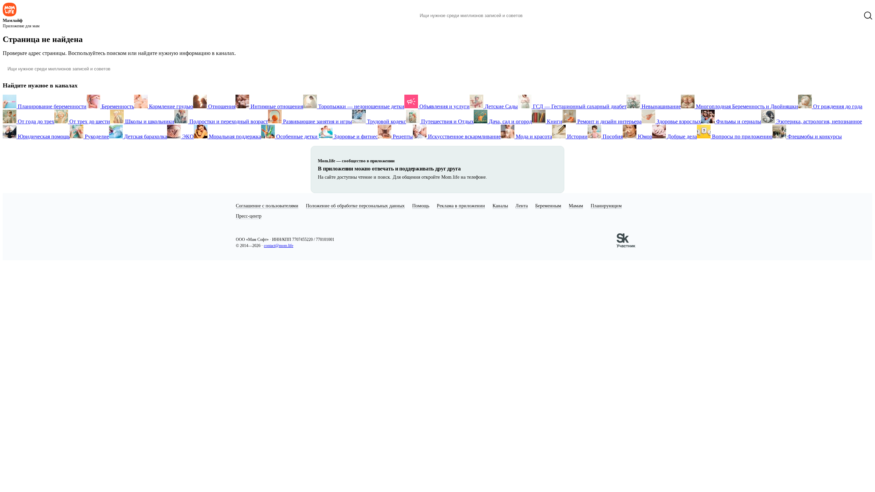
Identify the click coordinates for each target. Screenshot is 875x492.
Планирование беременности (51, 106)
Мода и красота (533, 136)
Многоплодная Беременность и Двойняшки (746, 106)
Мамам (576, 205)
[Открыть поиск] (868, 16)
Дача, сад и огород (509, 121)
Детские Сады (500, 106)
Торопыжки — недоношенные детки (360, 106)
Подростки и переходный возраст (228, 121)
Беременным (548, 205)
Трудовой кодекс (386, 121)
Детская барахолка (145, 136)
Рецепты (402, 136)
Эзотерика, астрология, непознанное (818, 121)
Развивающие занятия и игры (317, 121)
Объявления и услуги (444, 106)
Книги (554, 121)
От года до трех (35, 121)
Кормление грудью (170, 106)
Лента (521, 205)
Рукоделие (96, 136)
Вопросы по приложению (741, 136)
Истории (577, 136)
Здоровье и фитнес (355, 136)
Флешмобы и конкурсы (814, 136)
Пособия (612, 136)
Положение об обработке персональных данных (355, 205)
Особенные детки (297, 136)
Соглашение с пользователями (267, 205)
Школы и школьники (149, 121)
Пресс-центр (248, 216)
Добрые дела (681, 136)
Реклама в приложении (461, 205)
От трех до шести (89, 121)
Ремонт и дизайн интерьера (609, 121)
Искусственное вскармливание (464, 136)
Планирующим (606, 205)
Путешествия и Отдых (447, 121)
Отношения (221, 106)
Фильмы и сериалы (738, 121)
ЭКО (187, 136)
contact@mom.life (278, 245)
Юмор (644, 136)
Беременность (117, 106)
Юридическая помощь (43, 136)
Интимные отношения (276, 106)
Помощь (420, 205)
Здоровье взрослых (678, 121)
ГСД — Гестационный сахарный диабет (579, 106)
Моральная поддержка (234, 136)
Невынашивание (660, 106)
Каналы (500, 205)
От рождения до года (837, 106)
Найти (538, 15)
